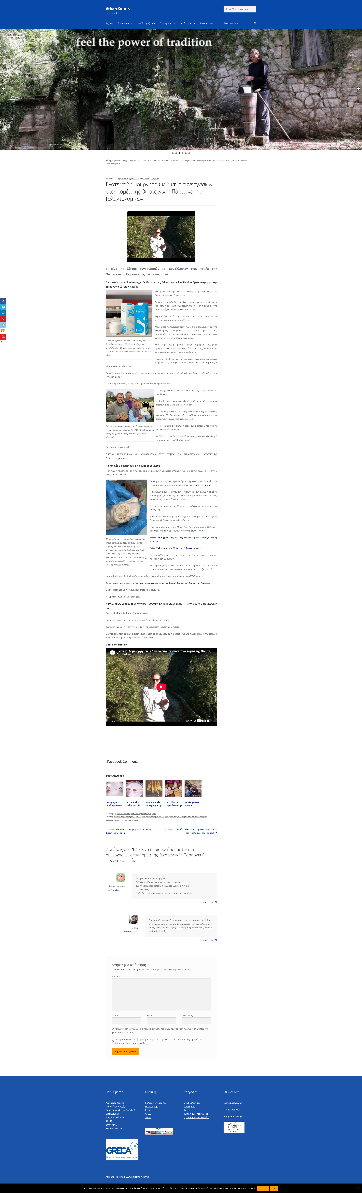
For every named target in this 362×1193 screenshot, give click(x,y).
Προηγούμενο (3, 89)
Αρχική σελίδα (115, 160)
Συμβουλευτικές (192, 1102)
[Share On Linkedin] (3, 313)
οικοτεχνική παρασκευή (127, 820)
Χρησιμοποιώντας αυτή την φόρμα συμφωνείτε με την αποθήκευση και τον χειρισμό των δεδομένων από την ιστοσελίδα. (158, 1041)
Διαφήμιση (189, 1106)
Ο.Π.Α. (148, 1117)
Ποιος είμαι (123, 23)
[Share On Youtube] (3, 337)
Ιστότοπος (187, 1015)
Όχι (274, 1188)
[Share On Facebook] (3, 301)
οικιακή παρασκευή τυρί (124, 816)
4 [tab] (182, 153)
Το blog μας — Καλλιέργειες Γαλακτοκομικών (178, 548)
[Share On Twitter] (3, 307)
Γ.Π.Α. (147, 1110)
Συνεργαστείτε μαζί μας (139, 160)
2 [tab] (176, 153)
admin (146, 178)
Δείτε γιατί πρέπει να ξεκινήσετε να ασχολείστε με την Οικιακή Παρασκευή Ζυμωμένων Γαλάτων (161, 582)
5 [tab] (186, 153)
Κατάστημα (186, 23)
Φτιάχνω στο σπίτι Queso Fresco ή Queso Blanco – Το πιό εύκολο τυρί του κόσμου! (191, 831)
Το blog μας (165, 23)
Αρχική (109, 23)
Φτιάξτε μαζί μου (146, 23)
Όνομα (116, 1015)
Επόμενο (358, 89)
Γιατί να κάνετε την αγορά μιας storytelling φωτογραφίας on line (129, 831)
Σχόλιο (116, 976)
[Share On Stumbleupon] (3, 331)
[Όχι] (358, 1188)
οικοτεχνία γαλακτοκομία (147, 816)
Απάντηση (208, 901)
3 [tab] (179, 153)
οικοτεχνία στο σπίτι (187, 816)
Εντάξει (262, 1188)
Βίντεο (187, 1110)
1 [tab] (173, 153)
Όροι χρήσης (151, 1106)
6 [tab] (189, 153)
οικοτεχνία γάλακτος (168, 816)
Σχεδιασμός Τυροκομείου (196, 1117)
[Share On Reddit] (3, 325)
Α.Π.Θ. (148, 1113)
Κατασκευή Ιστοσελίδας (196, 1113)
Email (150, 1015)
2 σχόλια (155, 178)
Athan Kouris (118, 8)
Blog (125, 160)
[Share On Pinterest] (3, 319)
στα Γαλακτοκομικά (160, 160)
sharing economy (202, 485)
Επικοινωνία (206, 23)
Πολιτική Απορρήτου (155, 1102)
